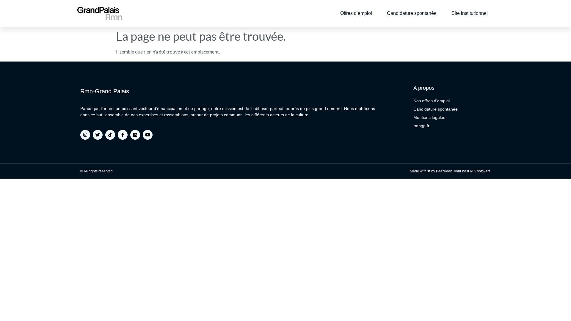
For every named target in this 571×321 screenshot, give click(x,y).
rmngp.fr (421, 125)
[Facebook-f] (123, 135)
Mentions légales (429, 117)
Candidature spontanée (412, 13)
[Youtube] (148, 135)
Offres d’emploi (356, 13)
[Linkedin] (135, 135)
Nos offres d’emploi (431, 100)
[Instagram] (85, 135)
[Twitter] (98, 135)
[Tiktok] (110, 135)
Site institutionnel (469, 13)
